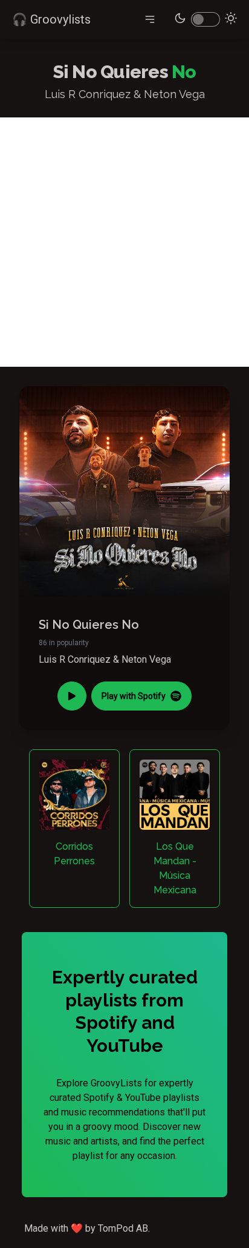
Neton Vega (146, 659)
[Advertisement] (124, 242)
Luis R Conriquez (75, 659)
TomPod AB (123, 1228)
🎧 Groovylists (51, 19)
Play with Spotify (134, 696)
